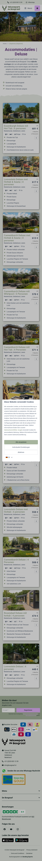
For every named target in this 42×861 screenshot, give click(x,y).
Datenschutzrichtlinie (10, 430)
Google (20, 430)
